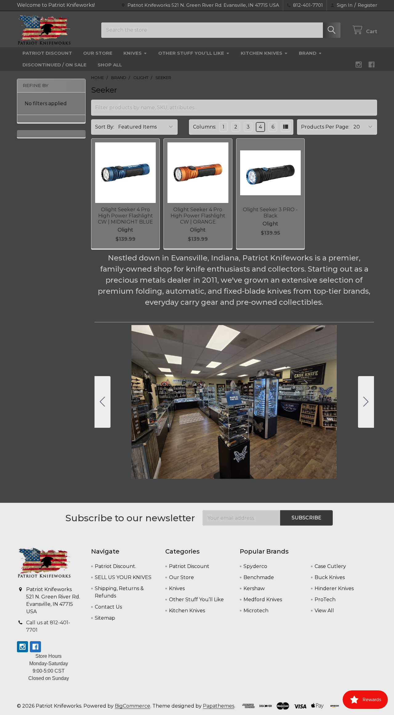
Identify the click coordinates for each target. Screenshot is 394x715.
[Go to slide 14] (240, 484)
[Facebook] (371, 64)
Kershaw (254, 588)
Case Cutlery (330, 566)
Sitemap (105, 618)
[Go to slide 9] (209, 484)
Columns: (204, 127)
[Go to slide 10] (216, 484)
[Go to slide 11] (222, 484)
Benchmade (258, 577)
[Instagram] (358, 64)
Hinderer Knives (334, 588)
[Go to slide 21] (283, 484)
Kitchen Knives (261, 53)
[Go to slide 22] (289, 484)
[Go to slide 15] (246, 484)
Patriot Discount (47, 53)
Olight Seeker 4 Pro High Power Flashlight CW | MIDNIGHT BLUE (125, 216)
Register (367, 5)
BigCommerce (132, 706)
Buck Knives (330, 577)
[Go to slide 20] (277, 484)
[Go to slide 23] (296, 484)
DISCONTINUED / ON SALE (54, 65)
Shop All (110, 65)
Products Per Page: (325, 127)
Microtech (255, 611)
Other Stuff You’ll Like (191, 53)
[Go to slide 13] (234, 484)
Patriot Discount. (115, 566)
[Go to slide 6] (191, 484)
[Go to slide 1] (160, 484)
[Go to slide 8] (203, 484)
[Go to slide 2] (366, 402)
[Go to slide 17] (259, 484)
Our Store (97, 53)
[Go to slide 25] (102, 402)
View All (324, 611)
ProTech (325, 599)
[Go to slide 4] (179, 484)
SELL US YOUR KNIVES (123, 577)
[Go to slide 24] (302, 484)
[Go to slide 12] (228, 484)
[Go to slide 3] (173, 484)
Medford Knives (262, 599)
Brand (307, 53)
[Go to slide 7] (197, 484)
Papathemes (218, 706)
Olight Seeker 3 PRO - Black (270, 213)
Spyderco (255, 566)
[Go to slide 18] (265, 484)
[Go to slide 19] (271, 484)
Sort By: (104, 127)
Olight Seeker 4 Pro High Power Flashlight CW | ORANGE (198, 216)
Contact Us (108, 607)
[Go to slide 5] (185, 484)
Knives (132, 53)
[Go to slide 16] (253, 484)
